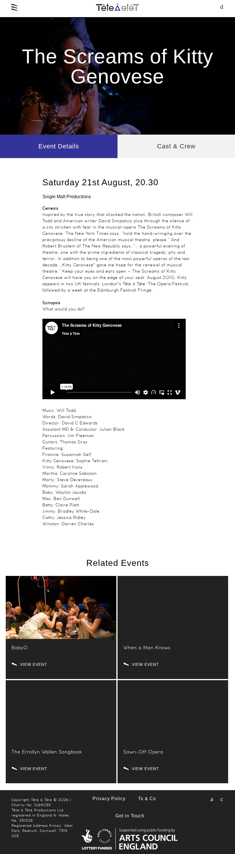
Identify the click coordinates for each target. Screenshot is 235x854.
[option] (117, 76)
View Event (33, 664)
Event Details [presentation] (58, 146)
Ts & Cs (147, 798)
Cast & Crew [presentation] (176, 146)
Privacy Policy (109, 798)
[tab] (58, 146)
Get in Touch (129, 815)
